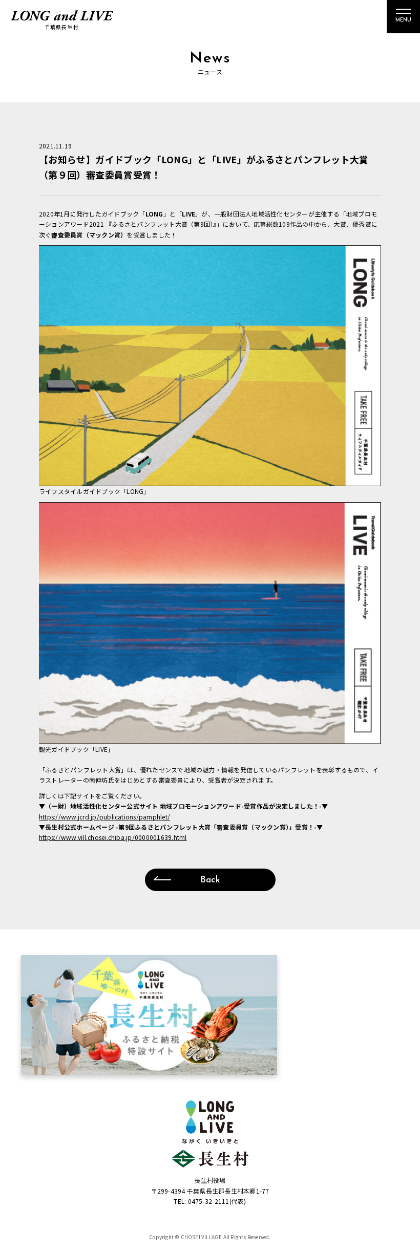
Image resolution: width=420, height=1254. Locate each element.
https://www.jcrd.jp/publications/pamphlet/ (104, 816)
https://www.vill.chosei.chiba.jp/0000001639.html (113, 837)
